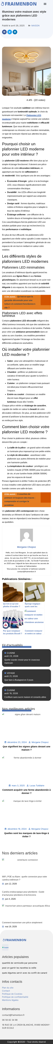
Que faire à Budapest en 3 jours (18, 680)
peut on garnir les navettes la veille (19, 967)
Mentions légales (10, 1000)
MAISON (35, 25)
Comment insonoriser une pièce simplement (22, 922)
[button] (45, 4)
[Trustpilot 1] (5, 947)
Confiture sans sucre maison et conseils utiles (25, 697)
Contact (6, 990)
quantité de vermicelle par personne (19, 963)
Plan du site (7, 987)
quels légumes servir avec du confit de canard (24, 973)
